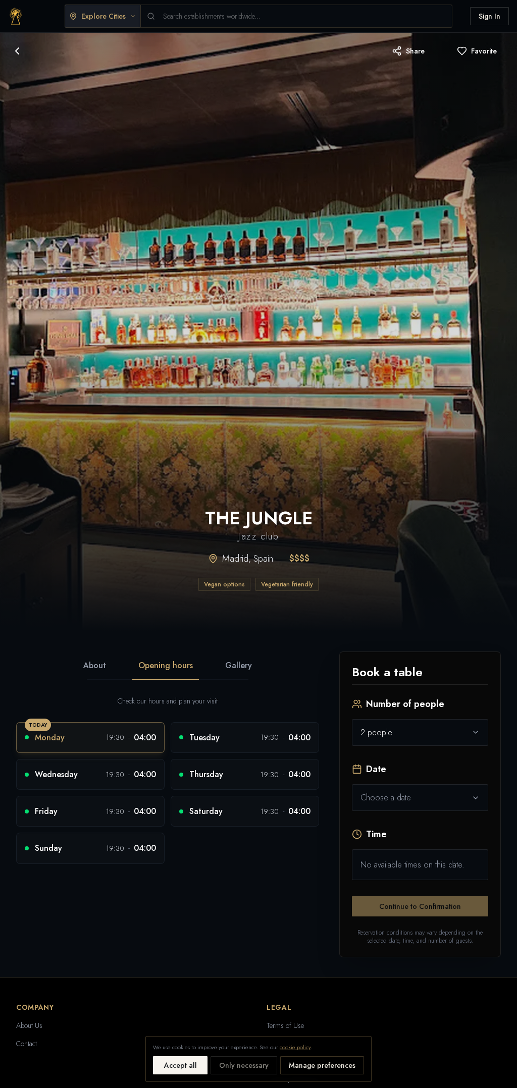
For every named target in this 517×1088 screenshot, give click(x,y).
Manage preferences (322, 1065)
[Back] (17, 51)
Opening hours (165, 665)
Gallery (238, 665)
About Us (29, 1025)
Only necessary (244, 1065)
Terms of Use (285, 1025)
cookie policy (295, 1047)
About (94, 665)
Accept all (180, 1065)
